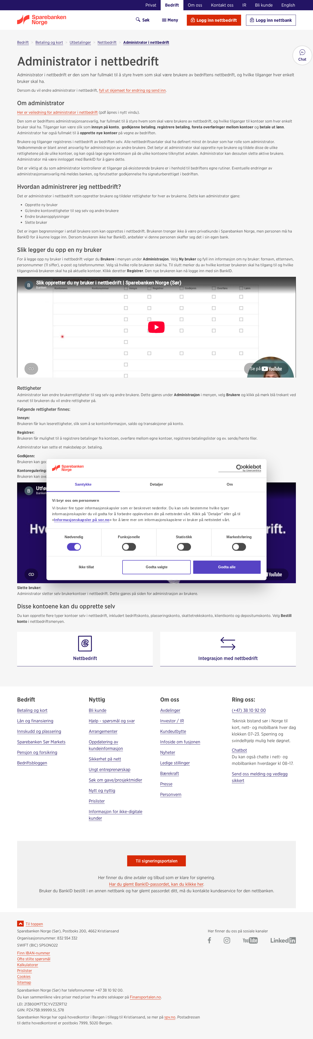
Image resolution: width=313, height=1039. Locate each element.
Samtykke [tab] (83, 484)
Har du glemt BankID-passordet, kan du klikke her (156, 884)
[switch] (129, 547)
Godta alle (226, 567)
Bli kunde (264, 5)
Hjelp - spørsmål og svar (112, 720)
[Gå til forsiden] (72, 20)
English (288, 5)
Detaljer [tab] (156, 484)
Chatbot (239, 750)
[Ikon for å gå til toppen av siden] (20, 924)
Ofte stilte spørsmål (33, 959)
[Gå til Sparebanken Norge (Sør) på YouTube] (250, 941)
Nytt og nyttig (102, 790)
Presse (166, 783)
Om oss (195, 5)
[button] (302, 55)
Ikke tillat (86, 567)
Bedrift (172, 5)
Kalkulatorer (27, 964)
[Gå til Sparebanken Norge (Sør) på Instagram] (227, 941)
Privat (150, 5)
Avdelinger (170, 710)
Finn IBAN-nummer (33, 953)
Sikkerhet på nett (105, 758)
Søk (145, 19)
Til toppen (34, 924)
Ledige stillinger (175, 762)
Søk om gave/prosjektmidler (115, 779)
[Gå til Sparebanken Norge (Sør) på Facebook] (209, 941)
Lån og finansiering (35, 720)
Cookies (24, 976)
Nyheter (167, 752)
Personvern (170, 794)
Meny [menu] (172, 19)
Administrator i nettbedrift (146, 42)
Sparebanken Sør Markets (41, 741)
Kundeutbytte (173, 731)
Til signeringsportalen (157, 860)
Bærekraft (169, 773)
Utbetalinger (80, 42)
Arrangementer (103, 731)
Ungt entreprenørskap (109, 769)
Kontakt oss (222, 5)
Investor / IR (172, 720)
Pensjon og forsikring (37, 752)
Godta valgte (157, 567)
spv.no (169, 1017)
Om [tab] (230, 484)
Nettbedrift (107, 42)
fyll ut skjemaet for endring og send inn (132, 90)
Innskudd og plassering (39, 731)
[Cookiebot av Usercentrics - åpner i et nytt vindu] (239, 468)
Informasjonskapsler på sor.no (82, 520)
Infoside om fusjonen (180, 741)
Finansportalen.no (145, 997)
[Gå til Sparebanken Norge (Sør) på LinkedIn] (283, 941)
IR (244, 5)
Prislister (97, 801)
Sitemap (24, 982)
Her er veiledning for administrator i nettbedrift (57, 112)
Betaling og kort (49, 42)
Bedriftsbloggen (32, 762)
